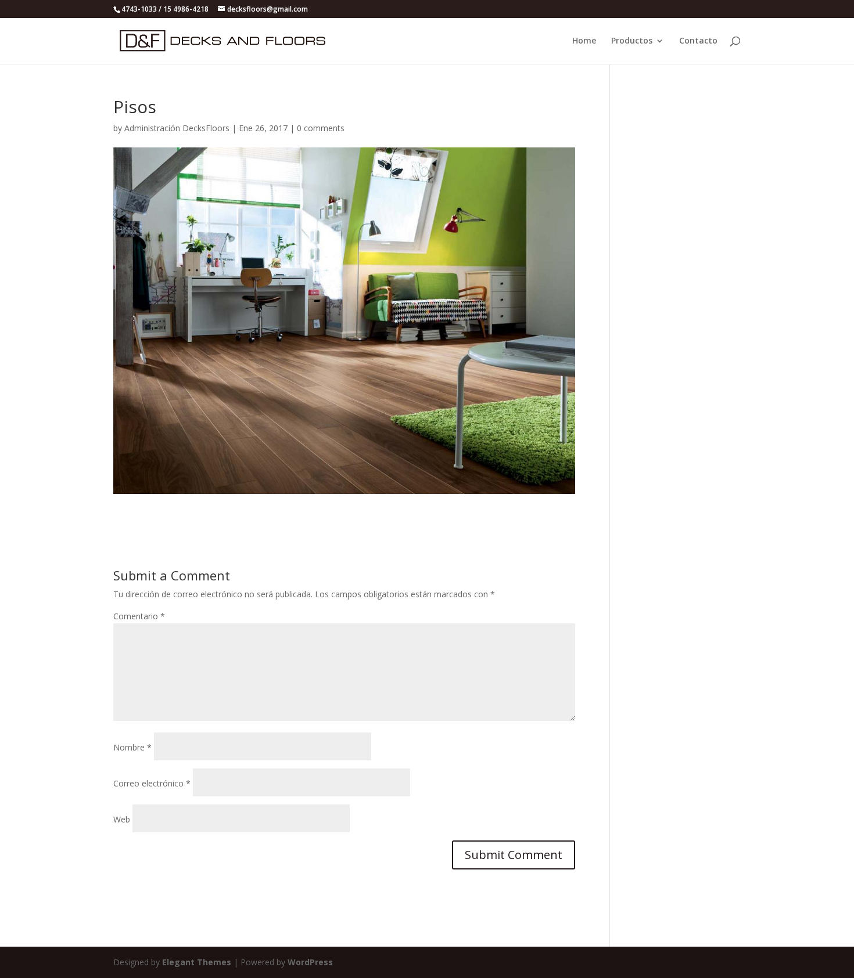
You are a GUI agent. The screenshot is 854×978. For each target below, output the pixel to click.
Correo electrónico (152, 783)
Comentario (139, 616)
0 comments (321, 127)
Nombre (132, 747)
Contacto (698, 41)
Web (121, 819)
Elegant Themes (196, 962)
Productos (631, 41)
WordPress (310, 962)
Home (584, 41)
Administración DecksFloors (176, 127)
